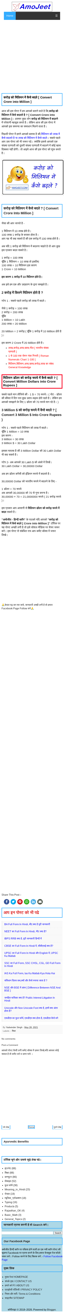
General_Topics (13, 1219)
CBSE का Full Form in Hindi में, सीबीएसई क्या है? (28, 946)
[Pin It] (20, 901)
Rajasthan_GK (13, 1210)
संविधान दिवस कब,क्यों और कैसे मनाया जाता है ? (25, 980)
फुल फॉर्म (9, 1185)
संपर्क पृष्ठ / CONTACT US (18, 1281)
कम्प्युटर (8, 1177)
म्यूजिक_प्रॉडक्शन (13, 1198)
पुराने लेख (57, 1127)
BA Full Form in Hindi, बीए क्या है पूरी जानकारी (27, 924)
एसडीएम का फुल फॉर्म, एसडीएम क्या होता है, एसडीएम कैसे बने (31, 1018)
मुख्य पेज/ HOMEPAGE (16, 1277)
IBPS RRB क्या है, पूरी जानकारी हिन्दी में (23, 938)
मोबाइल (8, 1181)
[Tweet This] (13, 901)
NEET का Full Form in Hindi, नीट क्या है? (25, 931)
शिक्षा (14, 1031)
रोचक (7, 1194)
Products (9, 1206)
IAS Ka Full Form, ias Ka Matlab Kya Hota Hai (29, 973)
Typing (8, 1202)
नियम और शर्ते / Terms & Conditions (22, 1294)
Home (9, 15)
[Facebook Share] (6, 901)
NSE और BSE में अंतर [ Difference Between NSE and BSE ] (32, 989)
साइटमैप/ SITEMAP (14, 1298)
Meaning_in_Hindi (15, 1189)
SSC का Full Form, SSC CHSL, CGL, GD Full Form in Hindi (32, 964)
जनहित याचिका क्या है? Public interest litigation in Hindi (29, 999)
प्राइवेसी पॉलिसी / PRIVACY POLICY (23, 1289)
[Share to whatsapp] (26, 901)
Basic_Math (11, 1215)
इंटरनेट (8, 1168)
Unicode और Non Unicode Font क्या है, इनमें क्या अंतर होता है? (31, 1009)
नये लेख (6, 1127)
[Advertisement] (32, 57)
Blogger (51, 1309)
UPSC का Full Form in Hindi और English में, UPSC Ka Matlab (31, 954)
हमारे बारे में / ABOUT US (17, 1285)
